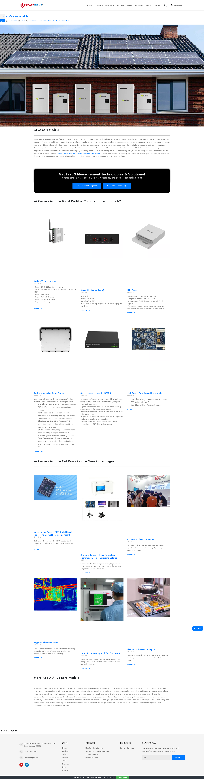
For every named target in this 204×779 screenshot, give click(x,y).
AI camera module (44, 21)
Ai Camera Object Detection (140, 539)
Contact (157, 5)
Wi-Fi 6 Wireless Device (45, 280)
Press (23, 21)
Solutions (109, 5)
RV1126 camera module (60, 21)
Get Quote (198, 628)
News (148, 5)
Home (89, 5)
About (129, 5)
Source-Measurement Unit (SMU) (96, 393)
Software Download (127, 748)
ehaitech (14, 21)
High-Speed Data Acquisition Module (144, 393)
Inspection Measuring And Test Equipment (100, 653)
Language (178, 5)
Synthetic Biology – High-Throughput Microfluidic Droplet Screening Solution (99, 556)
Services (120, 5)
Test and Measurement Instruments (88, 153)
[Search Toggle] (165, 5)
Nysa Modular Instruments (94, 748)
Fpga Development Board (46, 642)
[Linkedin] (27, 765)
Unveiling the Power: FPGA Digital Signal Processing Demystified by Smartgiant (53, 533)
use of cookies (110, 777)
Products (99, 5)
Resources (139, 5)
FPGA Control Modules (66, 153)
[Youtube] (21, 765)
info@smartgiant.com (31, 757)
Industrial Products (91, 757)
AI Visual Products (91, 754)
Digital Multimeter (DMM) (92, 290)
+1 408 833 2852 (30, 751)
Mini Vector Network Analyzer (141, 649)
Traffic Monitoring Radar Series (49, 393)
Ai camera (33, 21)
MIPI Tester (132, 290)
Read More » (38, 308)
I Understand (122, 777)
